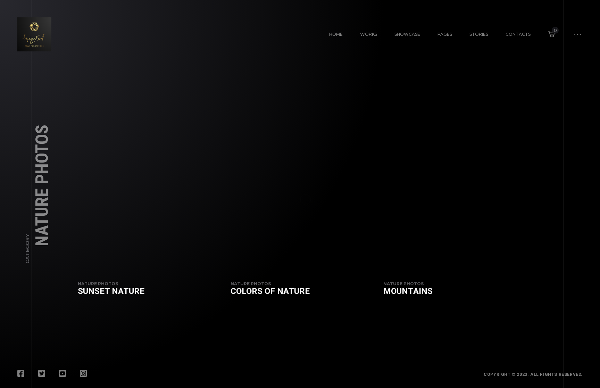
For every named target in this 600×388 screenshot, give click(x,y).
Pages (445, 34)
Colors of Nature (270, 291)
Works (368, 34)
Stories (478, 34)
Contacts (518, 34)
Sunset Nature (111, 291)
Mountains (408, 291)
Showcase (407, 34)
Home (336, 34)
